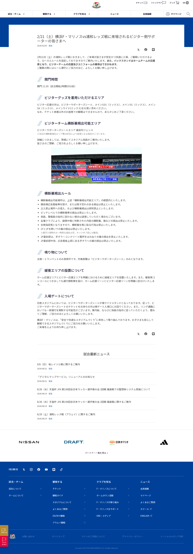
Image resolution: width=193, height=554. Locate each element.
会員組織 (147, 13)
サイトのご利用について (93, 536)
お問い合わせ (28, 536)
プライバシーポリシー (132, 536)
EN (184, 2)
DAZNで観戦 (59, 515)
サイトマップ (58, 536)
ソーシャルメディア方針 (171, 536)
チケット (139, 2)
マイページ (176, 13)
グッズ (172, 2)
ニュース (114, 13)
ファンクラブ (156, 2)
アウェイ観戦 (59, 522)
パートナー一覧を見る (96, 452)
